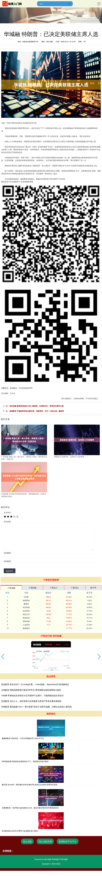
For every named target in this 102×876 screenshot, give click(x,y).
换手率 (93, 587)
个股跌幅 (32, 587)
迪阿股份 (26, 600)
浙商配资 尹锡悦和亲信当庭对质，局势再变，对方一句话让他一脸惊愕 (36, 411)
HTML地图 (63, 859)
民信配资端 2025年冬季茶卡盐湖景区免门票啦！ (20, 831)
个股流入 (54, 587)
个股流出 (75, 587)
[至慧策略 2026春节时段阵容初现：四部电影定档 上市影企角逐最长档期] (24, 477)
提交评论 (9, 571)
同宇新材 (26, 607)
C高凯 (26, 597)
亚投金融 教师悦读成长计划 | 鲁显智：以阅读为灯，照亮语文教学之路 (36, 406)
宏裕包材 (26, 621)
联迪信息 (26, 617)
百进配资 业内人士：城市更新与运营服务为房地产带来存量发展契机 (31, 701)
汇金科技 (26, 624)
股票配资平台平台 (68, 841)
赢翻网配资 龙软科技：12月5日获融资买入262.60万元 (23, 738)
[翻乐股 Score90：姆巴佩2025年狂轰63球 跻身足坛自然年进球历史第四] (51, 774)
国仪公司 (26, 614)
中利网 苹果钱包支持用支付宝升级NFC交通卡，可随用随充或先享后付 (32, 695)
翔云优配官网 (45, 841)
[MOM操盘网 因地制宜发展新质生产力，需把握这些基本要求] (51, 751)
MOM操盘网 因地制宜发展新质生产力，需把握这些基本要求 (25, 761)
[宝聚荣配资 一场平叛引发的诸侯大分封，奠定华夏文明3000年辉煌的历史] (51, 797)
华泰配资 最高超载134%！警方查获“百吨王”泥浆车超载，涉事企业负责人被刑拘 (36, 706)
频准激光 (26, 628)
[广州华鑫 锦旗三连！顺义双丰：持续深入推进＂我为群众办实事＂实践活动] (24, 439)
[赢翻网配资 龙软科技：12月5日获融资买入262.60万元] (51, 728)
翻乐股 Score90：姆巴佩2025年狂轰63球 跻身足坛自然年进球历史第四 (29, 784)
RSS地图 (55, 859)
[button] (3, 656)
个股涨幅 (11, 587)
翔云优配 (27, 841)
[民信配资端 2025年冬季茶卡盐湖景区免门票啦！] (51, 820)
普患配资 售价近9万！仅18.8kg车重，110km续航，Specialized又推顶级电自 (35, 684)
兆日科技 (26, 611)
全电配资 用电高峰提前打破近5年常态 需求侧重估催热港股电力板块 (31, 689)
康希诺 (26, 604)
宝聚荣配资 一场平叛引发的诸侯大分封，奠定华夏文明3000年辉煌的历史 (30, 807)
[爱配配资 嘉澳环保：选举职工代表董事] (77, 439)
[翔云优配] (13, 3)
